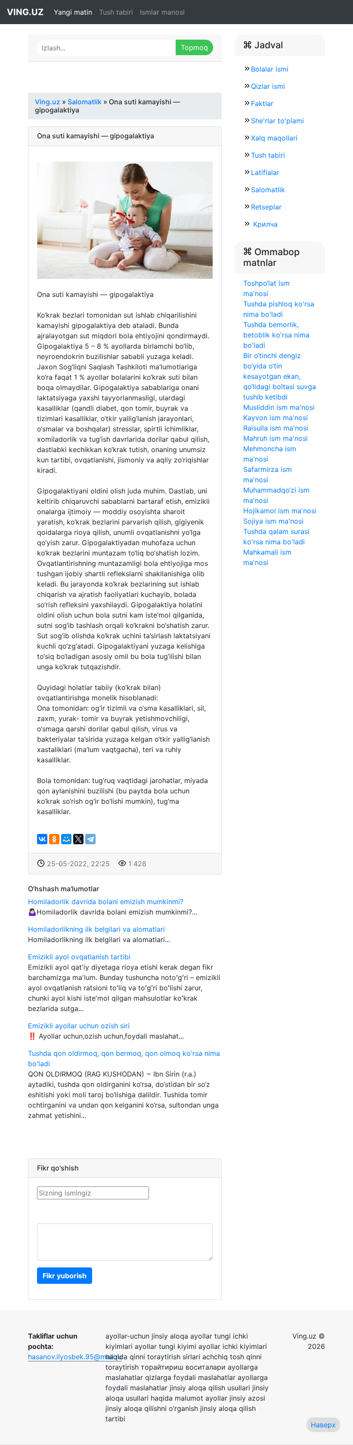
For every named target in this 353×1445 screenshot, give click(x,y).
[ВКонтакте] (42, 839)
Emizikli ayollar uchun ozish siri (79, 1025)
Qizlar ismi (268, 86)
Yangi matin (73, 12)
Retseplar (266, 207)
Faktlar (262, 103)
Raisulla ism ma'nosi (275, 428)
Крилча (264, 224)
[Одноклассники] (54, 839)
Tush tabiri (116, 12)
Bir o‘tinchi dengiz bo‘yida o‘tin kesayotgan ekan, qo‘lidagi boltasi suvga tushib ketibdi (279, 376)
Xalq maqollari (274, 138)
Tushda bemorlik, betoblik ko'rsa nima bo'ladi (276, 335)
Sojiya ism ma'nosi (273, 521)
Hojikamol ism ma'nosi (279, 510)
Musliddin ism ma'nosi (279, 407)
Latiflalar (265, 172)
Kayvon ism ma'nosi (275, 417)
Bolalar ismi (269, 69)
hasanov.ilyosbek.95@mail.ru (75, 1356)
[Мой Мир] (66, 839)
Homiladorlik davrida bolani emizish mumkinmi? (105, 901)
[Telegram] (90, 839)
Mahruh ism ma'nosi (275, 438)
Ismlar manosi (162, 12)
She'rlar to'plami (277, 120)
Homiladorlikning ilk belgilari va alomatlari (96, 929)
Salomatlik (268, 189)
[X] (78, 839)
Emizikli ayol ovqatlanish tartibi (79, 956)
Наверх (323, 1424)
